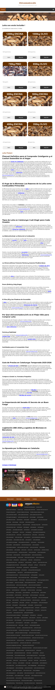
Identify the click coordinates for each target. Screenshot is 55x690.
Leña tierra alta (9, 657)
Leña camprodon (10, 537)
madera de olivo (44, 265)
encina (14, 240)
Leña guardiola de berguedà (34, 569)
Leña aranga (15, 522)
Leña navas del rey (20, 597)
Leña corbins (42, 547)
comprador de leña (8, 437)
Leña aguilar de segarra (11, 517)
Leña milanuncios (35, 592)
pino (5, 302)
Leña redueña (32, 617)
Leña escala (16, 559)
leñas (49, 291)
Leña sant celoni (37, 627)
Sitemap (18, 499)
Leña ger (36, 564)
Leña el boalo (9, 554)
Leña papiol (30, 605)
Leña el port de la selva (30, 557)
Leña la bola (21, 580)
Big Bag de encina (25, 395)
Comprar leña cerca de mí (42, 509)
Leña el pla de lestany (36, 554)
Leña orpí (27, 602)
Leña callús (34, 534)
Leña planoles (22, 610)
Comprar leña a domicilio (29, 509)
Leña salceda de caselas (35, 625)
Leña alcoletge (40, 517)
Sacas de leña (39, 683)
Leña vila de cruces (27, 670)
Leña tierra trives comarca (20, 657)
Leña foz (34, 562)
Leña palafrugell (23, 605)
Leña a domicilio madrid (11, 514)
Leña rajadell (17, 617)
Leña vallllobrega (19, 667)
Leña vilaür (27, 675)
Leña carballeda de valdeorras (38, 537)
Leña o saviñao (15, 600)
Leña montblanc (9, 595)
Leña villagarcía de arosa (36, 675)
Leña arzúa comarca (29, 522)
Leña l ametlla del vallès (23, 577)
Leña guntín (20, 572)
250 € (8, 117)
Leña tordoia (9, 660)
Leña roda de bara (10, 622)
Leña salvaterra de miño (27, 627)
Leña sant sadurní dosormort (12, 642)
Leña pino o (8, 610)
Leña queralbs (9, 617)
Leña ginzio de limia (10, 567)
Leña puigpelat (25, 615)
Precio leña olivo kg (10, 683)
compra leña (32, 339)
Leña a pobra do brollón (23, 514)
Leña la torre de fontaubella (35, 585)
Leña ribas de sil (9, 620)
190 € (9, 147)
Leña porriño (43, 610)
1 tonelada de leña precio (29, 507)
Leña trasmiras (43, 660)
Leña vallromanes (29, 667)
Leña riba (39, 617)
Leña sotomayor (9, 655)
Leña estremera (37, 559)
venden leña (6, 336)
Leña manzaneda (10, 592)
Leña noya (8, 600)
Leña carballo (9, 539)
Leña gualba (24, 569)
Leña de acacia (37, 549)
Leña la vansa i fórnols (30, 587)
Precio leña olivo (19, 683)
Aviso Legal (10, 499)
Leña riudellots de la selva (28, 620)
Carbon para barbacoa (11, 509)
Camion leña (39, 507)
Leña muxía (41, 595)
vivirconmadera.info (8, 175)
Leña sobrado (35, 652)
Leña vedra (8, 670)
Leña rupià (21, 625)
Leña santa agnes (36, 642)
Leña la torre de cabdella (21, 585)
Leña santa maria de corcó (28, 645)
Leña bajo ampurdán (35, 524)
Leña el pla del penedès (11, 557)
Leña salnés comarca (10, 627)
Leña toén (36, 660)
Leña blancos (27, 529)
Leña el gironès (16, 554)
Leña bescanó (40, 527)
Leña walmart (19, 678)
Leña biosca (8, 529)
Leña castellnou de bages (11, 542)
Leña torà (30, 660)
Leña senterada (9, 652)
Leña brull (22, 532)
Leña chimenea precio (26, 544)
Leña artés (21, 522)
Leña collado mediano (11, 547)
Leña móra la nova (10, 597)
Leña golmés (26, 567)
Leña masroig (18, 592)
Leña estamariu (23, 559)
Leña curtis (30, 549)
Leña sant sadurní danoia (31, 640)
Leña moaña (43, 592)
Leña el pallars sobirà (26, 554)
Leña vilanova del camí (29, 672)
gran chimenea (11, 326)
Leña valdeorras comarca (21, 665)
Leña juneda (41, 574)
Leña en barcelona (40, 557)
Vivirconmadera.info (27, 3)
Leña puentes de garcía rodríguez (13, 615)
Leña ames (8, 522)
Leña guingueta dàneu (11, 572)
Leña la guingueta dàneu (43, 580)
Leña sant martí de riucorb (37, 637)
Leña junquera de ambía (11, 577)
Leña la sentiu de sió (10, 585)
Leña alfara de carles (10, 519)
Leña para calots (38, 605)
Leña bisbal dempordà (17, 529)
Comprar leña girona (10, 512)
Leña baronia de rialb (10, 527)
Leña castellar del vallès (19, 539)
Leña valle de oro (41, 665)
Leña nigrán (34, 597)
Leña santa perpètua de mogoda (40, 647)
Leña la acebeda (34, 577)
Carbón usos (20, 509)
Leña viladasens (36, 670)
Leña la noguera (9, 582)
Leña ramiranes (24, 617)
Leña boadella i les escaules (37, 529)
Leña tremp (8, 662)
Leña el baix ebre (32, 552)
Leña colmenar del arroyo (22, 547)
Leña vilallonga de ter (11, 672)
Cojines (35, 499)
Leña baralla (44, 524)
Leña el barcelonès (41, 552)
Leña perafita (44, 607)
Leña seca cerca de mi (30, 650)
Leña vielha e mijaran (17, 670)
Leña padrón (15, 605)
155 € (34, 147)
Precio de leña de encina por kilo (13, 680)
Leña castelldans (36, 539)
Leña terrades (42, 655)
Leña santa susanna (10, 650)
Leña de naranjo (45, 549)
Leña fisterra (21, 562)
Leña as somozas (26, 524)
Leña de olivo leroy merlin (11, 552)
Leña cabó (19, 534)
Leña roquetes (34, 622)
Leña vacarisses (35, 662)
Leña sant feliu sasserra (36, 630)
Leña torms (15, 660)
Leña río (26, 625)
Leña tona (43, 657)
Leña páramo (33, 615)
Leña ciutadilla (35, 544)
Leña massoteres (26, 592)
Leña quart (39, 615)
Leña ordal (21, 602)
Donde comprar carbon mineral (37, 512)
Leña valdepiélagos (32, 665)
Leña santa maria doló (27, 647)
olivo (12, 276)
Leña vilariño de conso (40, 672)
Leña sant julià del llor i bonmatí (13, 635)
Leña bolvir (8, 532)
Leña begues (26, 527)
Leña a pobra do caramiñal (36, 514)
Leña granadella (33, 567)
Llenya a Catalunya (9, 465)
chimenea (19, 172)
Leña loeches (23, 590)
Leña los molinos (31, 590)
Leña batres (19, 527)
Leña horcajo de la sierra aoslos (30, 572)
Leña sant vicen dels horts (25, 642)
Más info (21, 57)
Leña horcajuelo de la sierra (12, 574)
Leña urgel (28, 662)
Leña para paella (10, 607)
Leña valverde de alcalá (39, 667)
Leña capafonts (27, 537)
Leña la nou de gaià (19, 582)
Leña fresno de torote (42, 562)
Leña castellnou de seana (24, 542)
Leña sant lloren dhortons (11, 637)
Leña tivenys (37, 657)
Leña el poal (20, 557)
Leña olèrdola (15, 602)
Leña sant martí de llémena (25, 637)
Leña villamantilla (10, 678)
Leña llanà (39, 587)
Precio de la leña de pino (28, 678)
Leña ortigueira (34, 602)
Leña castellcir (28, 539)
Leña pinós (15, 610)
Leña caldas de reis (27, 534)
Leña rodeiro (27, 622)
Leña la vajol (21, 587)
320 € (8, 57)
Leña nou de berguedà (43, 597)
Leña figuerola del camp (11, 562)
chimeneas (25, 255)
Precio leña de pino (38, 680)
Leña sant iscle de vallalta (34, 632)
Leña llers (8, 590)
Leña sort (42, 652)
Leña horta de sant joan (24, 574)
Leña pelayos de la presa (28, 607)
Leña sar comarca (20, 650)
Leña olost (8, 602)
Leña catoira (33, 542)
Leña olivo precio (36, 600)
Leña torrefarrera (23, 660)
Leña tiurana (30, 657)
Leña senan (38, 650)
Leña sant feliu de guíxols (24, 630)
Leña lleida (45, 587)
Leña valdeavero (43, 662)
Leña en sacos (9, 559)
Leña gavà (30, 564)
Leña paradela (18, 607)
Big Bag (34, 390)
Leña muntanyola (34, 595)
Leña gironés (19, 567)
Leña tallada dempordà (20, 655)
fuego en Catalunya (17, 161)
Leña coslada (17, 549)
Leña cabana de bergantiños (39, 532)
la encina (25, 252)
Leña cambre (41, 534)
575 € (9, 87)
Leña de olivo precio (23, 552)
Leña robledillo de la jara (40, 620)
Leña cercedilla (41, 542)
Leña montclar (18, 595)
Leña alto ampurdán (42, 519)
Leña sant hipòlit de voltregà (21, 632)
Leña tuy (15, 662)
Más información (10, 686)
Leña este (30, 559)
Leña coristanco (9, 549)
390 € (34, 57)
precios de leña (13, 365)
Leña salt (19, 627)
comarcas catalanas (18, 229)
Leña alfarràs (19, 519)
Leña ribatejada (17, 620)
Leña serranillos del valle (19, 652)
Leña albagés (33, 517)
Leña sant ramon (20, 640)
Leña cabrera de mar (10, 534)
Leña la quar (40, 582)
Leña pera (37, 607)
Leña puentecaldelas (28, 612)
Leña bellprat (33, 527)
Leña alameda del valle (23, 517)
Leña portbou (9, 612)
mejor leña (26, 407)
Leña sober (28, 652)
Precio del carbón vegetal (26, 680)
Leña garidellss (23, 564)
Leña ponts (37, 610)
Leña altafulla (34, 519)
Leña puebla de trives (18, 612)
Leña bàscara (28, 532)
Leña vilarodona (9, 675)
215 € (34, 117)
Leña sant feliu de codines (11, 630)
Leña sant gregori (10, 632)
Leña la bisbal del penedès (12, 580)
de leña (29, 392)
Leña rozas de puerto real (11, 625)
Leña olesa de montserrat (25, 600)
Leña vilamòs (20, 672)
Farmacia (27, 499)
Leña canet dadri (18, 537)
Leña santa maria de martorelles (13, 647)
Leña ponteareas (29, 610)
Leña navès (27, 597)
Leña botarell (15, 532)
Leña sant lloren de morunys (41, 635)
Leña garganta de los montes (12, 564)
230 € (34, 87)
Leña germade (42, 564)
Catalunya (21, 193)
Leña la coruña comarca (31, 580)
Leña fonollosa (28, 562)
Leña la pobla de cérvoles (30, 582)
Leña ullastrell (21, 662)
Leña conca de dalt (34, 547)
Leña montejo (26, 595)
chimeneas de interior (30, 305)
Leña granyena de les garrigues (13, 569)
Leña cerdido (9, 544)
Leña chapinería (16, 544)
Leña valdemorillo (10, 665)
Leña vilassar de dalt (19, 675)
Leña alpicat (26, 519)
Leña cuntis (23, 549)
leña (12, 169)
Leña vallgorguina (10, 667)
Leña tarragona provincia (31, 655)
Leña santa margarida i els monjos (13, 645)
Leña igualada (34, 574)
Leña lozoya (39, 590)
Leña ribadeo (45, 617)
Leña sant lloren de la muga (28, 635)
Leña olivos (43, 600)
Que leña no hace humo (29, 683)
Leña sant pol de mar (10, 640)
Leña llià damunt (15, 590)
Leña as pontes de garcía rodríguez (13, 524)
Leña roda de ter (19, 622)
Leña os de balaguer (43, 602)
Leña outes (8, 605)
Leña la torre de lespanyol (11, 587)
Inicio (3, 9)
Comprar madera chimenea (23, 512)
